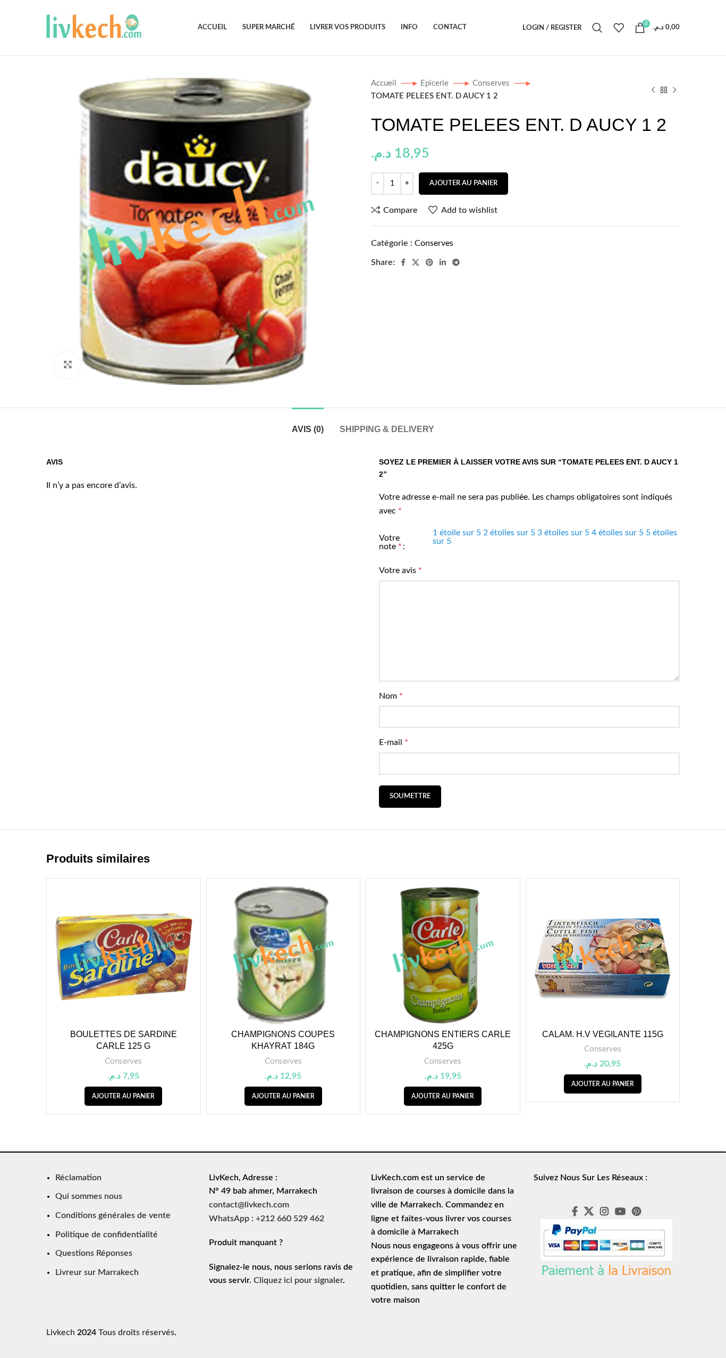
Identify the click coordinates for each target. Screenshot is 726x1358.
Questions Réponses (93, 1253)
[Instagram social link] (604, 1211)
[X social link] (416, 262)
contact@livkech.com (249, 1204)
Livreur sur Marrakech (97, 1272)
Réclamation (78, 1177)
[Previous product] (653, 90)
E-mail (393, 742)
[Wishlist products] (618, 27)
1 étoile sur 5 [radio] (457, 532)
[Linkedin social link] (442, 262)
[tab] (308, 424)
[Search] (597, 27)
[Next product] (674, 90)
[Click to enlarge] (67, 365)
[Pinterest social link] (429, 262)
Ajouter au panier (463, 183)
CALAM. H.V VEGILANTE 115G (602, 1034)
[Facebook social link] (403, 262)
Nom (391, 696)
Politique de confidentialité (106, 1234)
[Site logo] (94, 27)
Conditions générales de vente (113, 1215)
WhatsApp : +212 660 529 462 (266, 1218)
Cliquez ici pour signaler (298, 1280)
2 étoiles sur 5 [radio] (509, 532)
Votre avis (400, 570)
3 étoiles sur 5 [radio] (563, 532)
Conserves (492, 83)
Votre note (390, 542)
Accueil (385, 83)
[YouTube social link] (620, 1211)
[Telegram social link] (456, 262)
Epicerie (435, 83)
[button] (123, 1096)
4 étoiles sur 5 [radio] (618, 532)
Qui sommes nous (88, 1196)
